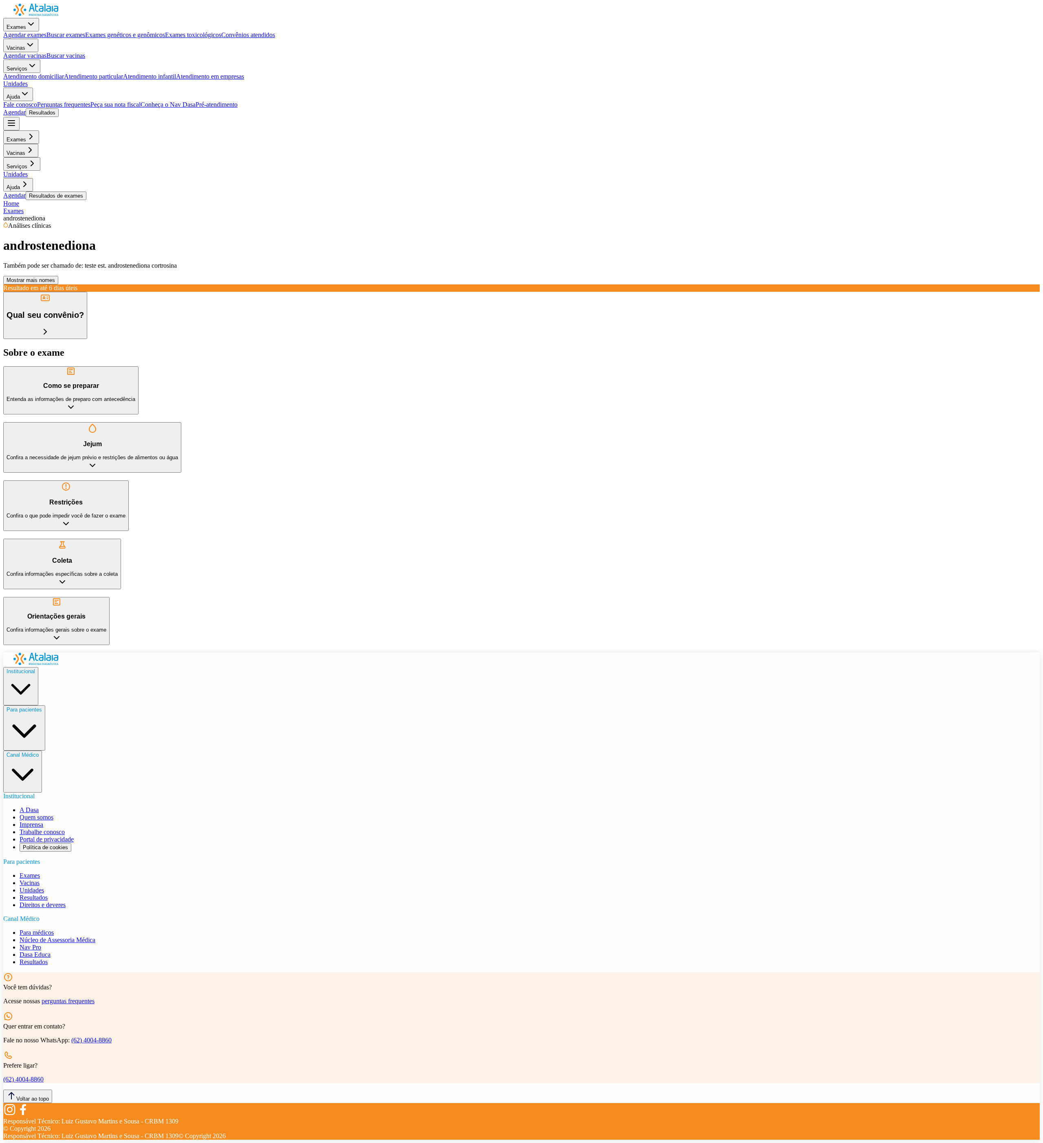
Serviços (17, 69)
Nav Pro (30, 947)
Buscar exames (65, 34)
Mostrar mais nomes (31, 280)
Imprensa (31, 824)
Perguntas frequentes (63, 104)
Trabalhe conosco (42, 831)
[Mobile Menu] (11, 123)
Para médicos (37, 932)
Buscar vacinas (65, 55)
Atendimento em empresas (210, 76)
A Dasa (29, 809)
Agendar (14, 112)
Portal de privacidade (47, 839)
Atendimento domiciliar (33, 76)
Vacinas (16, 48)
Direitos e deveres (43, 904)
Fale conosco (20, 104)
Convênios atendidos (248, 34)
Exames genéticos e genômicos (125, 34)
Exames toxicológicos (193, 34)
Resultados (42, 113)
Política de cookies (45, 847)
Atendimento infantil (149, 76)
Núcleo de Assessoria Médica (57, 939)
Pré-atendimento (217, 104)
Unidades (15, 83)
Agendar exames (24, 34)
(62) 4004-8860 (91, 1040)
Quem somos (36, 817)
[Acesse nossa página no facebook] (22, 1113)
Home (11, 203)
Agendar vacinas (24, 55)
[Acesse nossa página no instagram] (9, 1113)
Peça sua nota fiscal (115, 104)
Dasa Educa (35, 954)
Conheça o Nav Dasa (168, 104)
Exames (16, 27)
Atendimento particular (93, 76)
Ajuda (13, 97)
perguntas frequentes (68, 1001)
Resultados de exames (56, 196)
